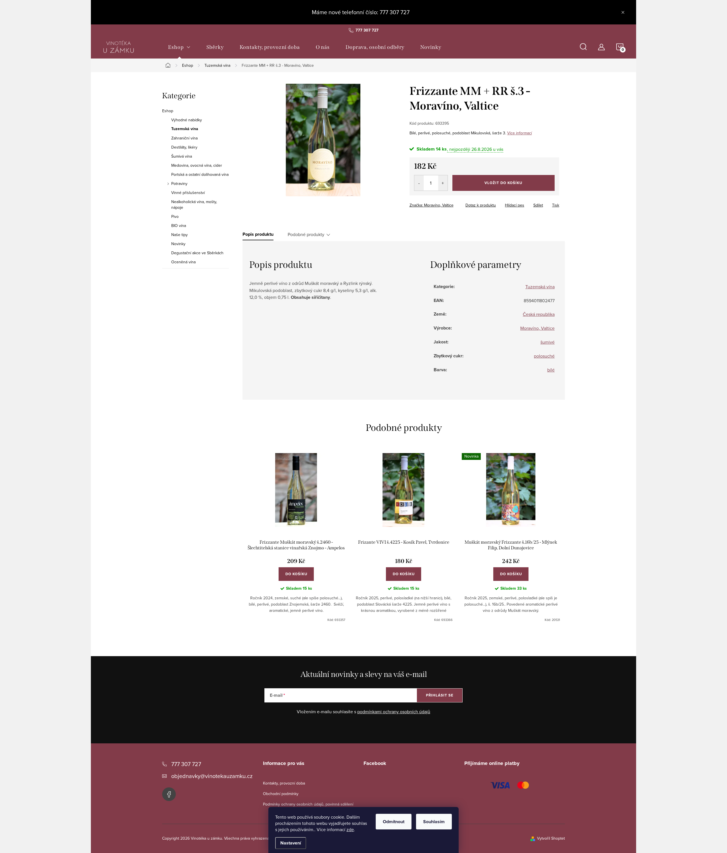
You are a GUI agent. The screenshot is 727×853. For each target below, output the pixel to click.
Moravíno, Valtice (537, 328)
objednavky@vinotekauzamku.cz (211, 776)
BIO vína (178, 225)
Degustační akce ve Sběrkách (197, 253)
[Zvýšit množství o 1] (443, 183)
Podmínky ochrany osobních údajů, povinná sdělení (308, 804)
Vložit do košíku (503, 182)
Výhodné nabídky (186, 120)
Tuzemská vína (184, 129)
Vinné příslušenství (188, 192)
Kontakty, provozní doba (284, 783)
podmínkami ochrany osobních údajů (393, 711)
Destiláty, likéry (184, 147)
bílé (551, 370)
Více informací (519, 133)
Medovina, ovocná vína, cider (196, 165)
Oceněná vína (183, 262)
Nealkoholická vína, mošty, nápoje (194, 204)
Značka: (432, 205)
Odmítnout (393, 821)
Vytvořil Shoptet (551, 838)
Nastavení (290, 843)
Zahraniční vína (184, 138)
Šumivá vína (181, 156)
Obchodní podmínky (280, 793)
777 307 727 (186, 764)
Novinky (178, 244)
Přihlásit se (440, 695)
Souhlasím (434, 821)
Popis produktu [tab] (258, 234)
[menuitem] (179, 47)
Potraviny (179, 183)
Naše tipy (179, 234)
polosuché (544, 356)
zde (350, 829)
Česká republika (539, 314)
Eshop (167, 111)
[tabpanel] (296, 538)
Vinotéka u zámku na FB (169, 794)
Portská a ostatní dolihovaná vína (200, 174)
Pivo (175, 216)
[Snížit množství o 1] (419, 183)
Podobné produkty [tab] (306, 234)
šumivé (547, 342)
